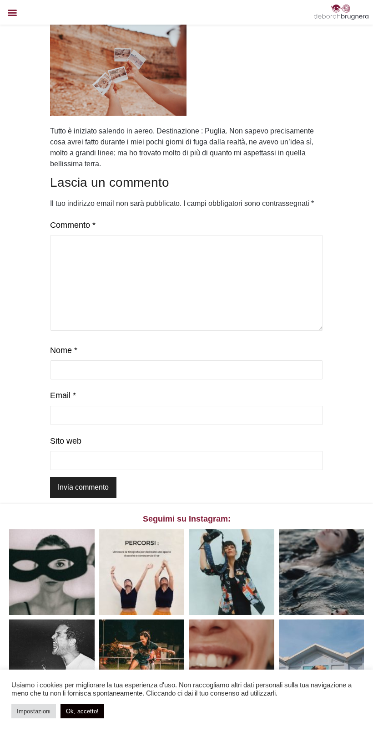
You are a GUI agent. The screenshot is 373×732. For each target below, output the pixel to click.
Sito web (65, 440)
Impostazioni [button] (33, 711)
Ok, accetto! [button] (82, 711)
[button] (12, 12)
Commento (73, 225)
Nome (63, 350)
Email (63, 395)
